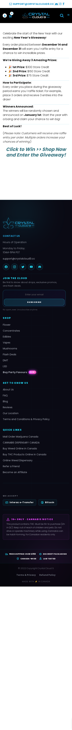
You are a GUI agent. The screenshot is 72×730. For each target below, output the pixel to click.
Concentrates (11, 330)
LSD (5, 366)
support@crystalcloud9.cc (19, 258)
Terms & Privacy (26, 574)
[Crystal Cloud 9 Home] (36, 223)
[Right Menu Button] (68, 15)
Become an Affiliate (15, 472)
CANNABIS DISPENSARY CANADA (21, 442)
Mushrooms (10, 348)
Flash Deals (9, 354)
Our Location (11, 413)
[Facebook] (6, 267)
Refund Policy (47, 574)
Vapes (6, 342)
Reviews (7, 407)
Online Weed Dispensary (18, 460)
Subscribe (34, 302)
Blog (5, 401)
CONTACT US (11, 236)
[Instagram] (14, 267)
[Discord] (39, 267)
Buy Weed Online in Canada (20, 448)
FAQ (5, 395)
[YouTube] (31, 267)
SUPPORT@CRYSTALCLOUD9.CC (33, 4)
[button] (62, 15)
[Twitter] (23, 267)
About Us (8, 389)
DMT (5, 360)
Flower (6, 325)
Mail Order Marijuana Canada (20, 436)
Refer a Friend (11, 466)
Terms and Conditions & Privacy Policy (26, 419)
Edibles (7, 336)
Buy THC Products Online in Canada (24, 454)
